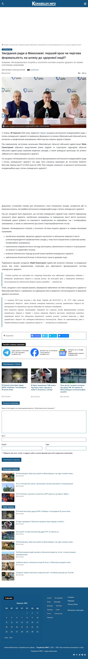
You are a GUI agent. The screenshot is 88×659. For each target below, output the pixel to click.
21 (22, 627)
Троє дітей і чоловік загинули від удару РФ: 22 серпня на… (38, 532)
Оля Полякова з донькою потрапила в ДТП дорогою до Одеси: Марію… (43, 494)
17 (37, 622)
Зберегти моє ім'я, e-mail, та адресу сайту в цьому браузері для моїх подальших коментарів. (38, 453)
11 (6, 622)
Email (4, 444)
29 (27, 632)
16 (32, 622)
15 (27, 622)
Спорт (58, 609)
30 (32, 632)
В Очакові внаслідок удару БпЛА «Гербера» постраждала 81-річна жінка (14, 387)
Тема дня (50, 617)
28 (22, 632)
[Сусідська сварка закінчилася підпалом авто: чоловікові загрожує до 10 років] (8, 576)
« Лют (6, 637)
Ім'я (4, 436)
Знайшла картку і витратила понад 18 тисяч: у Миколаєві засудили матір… (44, 562)
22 (27, 627)
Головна (6, 45)
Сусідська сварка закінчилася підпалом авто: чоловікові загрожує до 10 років (44, 572)
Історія (49, 598)
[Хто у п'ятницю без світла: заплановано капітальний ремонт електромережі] (8, 487)
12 (11, 622)
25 (6, 632)
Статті (49, 613)
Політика (59, 606)
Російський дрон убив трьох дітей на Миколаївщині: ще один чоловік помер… (45, 473)
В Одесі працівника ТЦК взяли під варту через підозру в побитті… (40, 521)
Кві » (11, 637)
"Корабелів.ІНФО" (42, 647)
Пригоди (49, 609)
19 (11, 627)
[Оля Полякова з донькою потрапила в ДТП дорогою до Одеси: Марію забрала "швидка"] (8, 497)
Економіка (57, 602)
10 (37, 618)
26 (11, 632)
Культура (50, 606)
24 (37, 627)
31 (37, 632)
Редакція (71, 601)
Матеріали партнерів (75, 610)
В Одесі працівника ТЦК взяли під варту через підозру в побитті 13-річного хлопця (43, 387)
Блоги (49, 602)
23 (32, 627)
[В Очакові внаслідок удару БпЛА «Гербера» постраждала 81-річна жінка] (15, 375)
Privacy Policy (73, 604)
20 (17, 627)
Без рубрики (59, 598)
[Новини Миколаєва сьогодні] (44, 4)
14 (22, 622)
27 (17, 632)
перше (43, 133)
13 (17, 622)
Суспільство (14, 45)
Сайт (47, 444)
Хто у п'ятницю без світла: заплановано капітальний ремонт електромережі (44, 484)
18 (6, 627)
